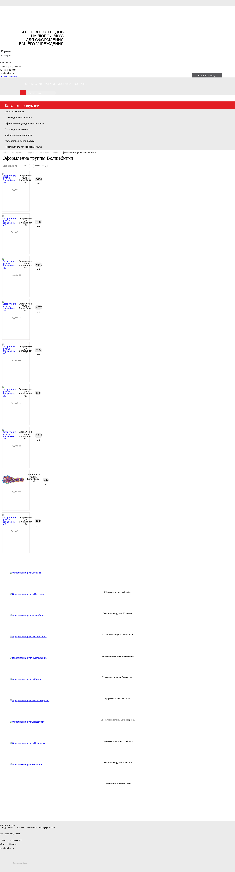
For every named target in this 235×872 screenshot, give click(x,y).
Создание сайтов (20, 863)
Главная (5, 152)
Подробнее (16, 190)
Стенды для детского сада (18, 117)
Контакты (81, 84)
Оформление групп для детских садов (25, 123)
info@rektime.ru (7, 73)
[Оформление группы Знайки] (117, 581)
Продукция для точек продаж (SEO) (23, 147)
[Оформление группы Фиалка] (117, 773)
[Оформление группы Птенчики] (117, 602)
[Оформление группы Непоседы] (117, 751)
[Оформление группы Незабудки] (117, 730)
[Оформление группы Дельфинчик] (117, 666)
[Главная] (17, 16)
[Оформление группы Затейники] (117, 624)
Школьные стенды (14, 111)
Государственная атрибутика (20, 141)
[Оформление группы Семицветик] (117, 645)
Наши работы (17, 152)
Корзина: (6, 51)
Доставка (64, 84)
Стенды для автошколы (17, 129)
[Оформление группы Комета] (117, 687)
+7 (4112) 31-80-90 (8, 70)
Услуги (50, 84)
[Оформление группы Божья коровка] (117, 709)
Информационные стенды (18, 135)
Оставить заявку (8, 76)
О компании (33, 84)
